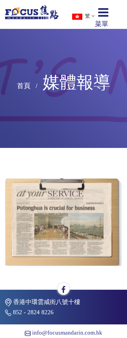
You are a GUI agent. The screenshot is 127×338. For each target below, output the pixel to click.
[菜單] (103, 15)
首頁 (23, 85)
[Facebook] (63, 290)
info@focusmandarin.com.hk (67, 332)
